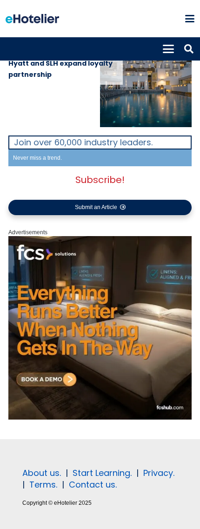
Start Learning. (101, 473)
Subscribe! (100, 179)
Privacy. (158, 473)
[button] (189, 18)
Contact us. (93, 484)
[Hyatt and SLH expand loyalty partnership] (146, 86)
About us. (41, 473)
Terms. (43, 484)
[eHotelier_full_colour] (32, 18)
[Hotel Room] (100, 417)
